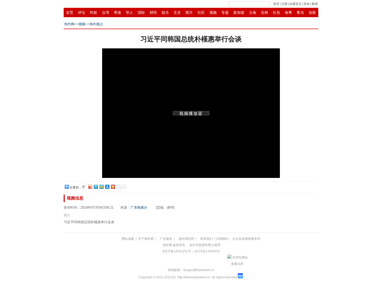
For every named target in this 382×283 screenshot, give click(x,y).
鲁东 (300, 12)
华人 (129, 12)
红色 (276, 12)
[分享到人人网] (107, 186)
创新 (312, 12)
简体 (307, 4)
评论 (81, 12)
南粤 (288, 12)
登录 (276, 4)
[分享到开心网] (113, 186)
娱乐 (165, 12)
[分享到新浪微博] (90, 186)
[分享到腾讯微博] (95, 186)
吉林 (264, 12)
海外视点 (96, 24)
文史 (177, 12)
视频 (213, 12)
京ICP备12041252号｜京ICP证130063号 (191, 251)
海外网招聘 (186, 239)
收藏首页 (295, 4)
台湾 (105, 12)
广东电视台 (138, 207)
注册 (284, 4)
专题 (225, 12)
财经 (153, 12)
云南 (252, 12)
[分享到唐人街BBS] (84, 187)
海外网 (69, 24)
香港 (117, 12)
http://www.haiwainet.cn (193, 277)
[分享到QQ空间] (101, 186)
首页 (69, 12)
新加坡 (238, 12)
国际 (141, 12)
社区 (201, 12)
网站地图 (128, 239)
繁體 (315, 4)
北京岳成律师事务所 (246, 239)
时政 (93, 12)
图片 (189, 12)
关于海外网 (146, 239)
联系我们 (206, 239)
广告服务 (166, 239)
